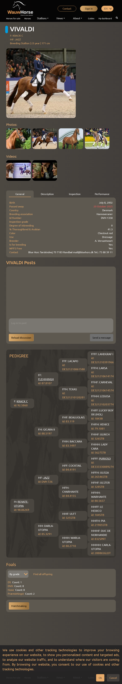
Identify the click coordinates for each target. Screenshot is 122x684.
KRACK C (22, 401)
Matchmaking (19, 605)
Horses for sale (13, 18)
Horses (27, 18)
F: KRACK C (16, 35)
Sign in (89, 8)
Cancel (113, 677)
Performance (102, 194)
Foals (11, 564)
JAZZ (46, 477)
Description (47, 194)
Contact (67, 8)
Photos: (11, 124)
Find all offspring (42, 574)
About (76, 18)
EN (106, 8)
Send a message (101, 337)
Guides (91, 18)
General (19, 194)
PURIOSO (105, 458)
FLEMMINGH (46, 379)
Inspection (75, 194)
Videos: (11, 156)
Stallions (42, 18)
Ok (100, 677)
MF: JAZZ (15, 39)
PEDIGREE (18, 356)
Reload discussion (21, 337)
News (60, 18)
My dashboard (105, 18)
